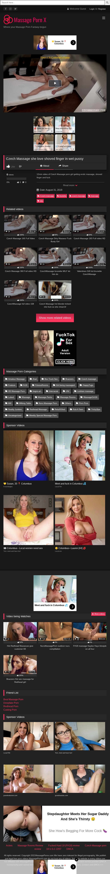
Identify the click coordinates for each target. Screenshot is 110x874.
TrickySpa (95, 409)
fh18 (25, 385)
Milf (9, 403)
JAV (67, 391)
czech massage (78, 196)
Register (102, 9)
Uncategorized (14, 415)
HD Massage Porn (16, 391)
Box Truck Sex (51, 379)
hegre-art (37, 391)
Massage (26, 397)
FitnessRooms (41, 385)
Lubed (11, 397)
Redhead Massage (38, 409)
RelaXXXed (60, 409)
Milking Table (25, 403)
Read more (69, 185)
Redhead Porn (10, 706)
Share (65, 166)
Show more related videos (55, 317)
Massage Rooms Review (30, 845)
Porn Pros (83, 403)
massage (94, 196)
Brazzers (69, 379)
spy (41, 201)
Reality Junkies (15, 409)
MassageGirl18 (90, 397)
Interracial (53, 391)
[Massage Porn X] (55, 20)
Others (68, 403)
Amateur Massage (16, 379)
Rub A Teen (78, 409)
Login (92, 9)
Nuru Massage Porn (48, 403)
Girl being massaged (65, 385)
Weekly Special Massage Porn (43, 415)
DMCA (69, 849)
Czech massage (47, 196)
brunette (62, 196)
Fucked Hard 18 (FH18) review (64, 845)
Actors (9, 845)
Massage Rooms (67, 397)
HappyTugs (88, 385)
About (46, 166)
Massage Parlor (45, 397)
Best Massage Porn (13, 699)
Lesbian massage (85, 391)
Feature (11, 385)
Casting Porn (10, 710)
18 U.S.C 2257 (53, 849)
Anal (35, 379)
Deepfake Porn (11, 703)
